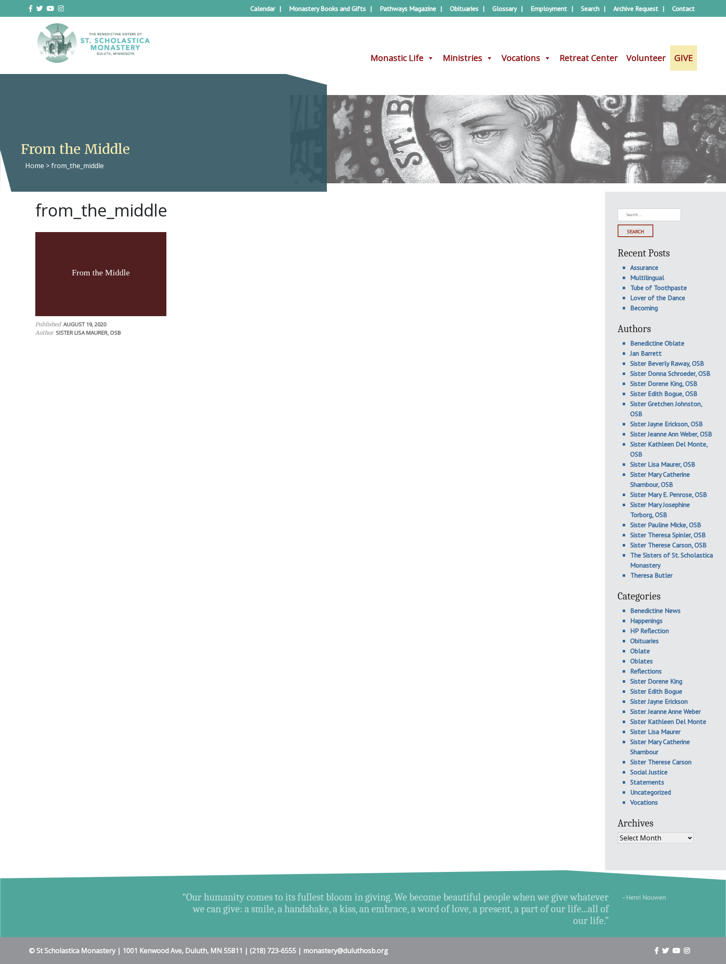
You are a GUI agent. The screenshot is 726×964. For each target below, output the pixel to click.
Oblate (640, 651)
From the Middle (101, 272)
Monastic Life (397, 57)
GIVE (683, 57)
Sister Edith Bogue (656, 691)
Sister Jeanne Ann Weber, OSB (671, 434)
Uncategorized (650, 792)
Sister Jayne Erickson (659, 701)
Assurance (644, 267)
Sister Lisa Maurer (655, 731)
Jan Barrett (646, 353)
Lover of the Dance (657, 297)
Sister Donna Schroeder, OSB (670, 373)
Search (590, 8)
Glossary (504, 8)
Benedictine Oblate (657, 343)
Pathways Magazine (408, 8)
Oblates (641, 661)
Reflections (646, 671)
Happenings (646, 620)
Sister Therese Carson (661, 762)
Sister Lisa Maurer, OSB (88, 332)
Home (34, 165)
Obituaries (464, 8)
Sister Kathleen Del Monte (668, 721)
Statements (647, 782)
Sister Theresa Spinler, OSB (668, 535)
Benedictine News (655, 610)
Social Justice (649, 772)
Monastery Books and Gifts (327, 8)
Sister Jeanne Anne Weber (665, 711)
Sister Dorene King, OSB (663, 383)
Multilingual (647, 277)
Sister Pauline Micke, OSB (665, 524)
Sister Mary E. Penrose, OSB (668, 494)
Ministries (462, 57)
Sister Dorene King (656, 681)
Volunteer (646, 57)
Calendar (262, 8)
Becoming (644, 308)
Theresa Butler (651, 575)
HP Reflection (649, 630)
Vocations (521, 57)
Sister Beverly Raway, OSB (667, 363)
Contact (683, 8)
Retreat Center (589, 57)
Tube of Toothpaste (658, 287)
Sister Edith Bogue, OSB (663, 393)
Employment (549, 8)
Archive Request (635, 8)
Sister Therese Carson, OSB (668, 545)
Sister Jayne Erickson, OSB (666, 424)
